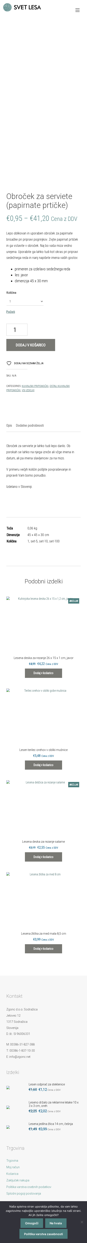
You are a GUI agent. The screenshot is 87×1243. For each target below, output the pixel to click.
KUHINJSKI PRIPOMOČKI (35, 386)
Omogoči (31, 1223)
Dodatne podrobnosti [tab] (30, 425)
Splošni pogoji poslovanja (23, 1193)
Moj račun (13, 1167)
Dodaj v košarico (31, 345)
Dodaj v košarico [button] (43, 673)
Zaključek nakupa (17, 1180)
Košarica (12, 1173)
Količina (11, 293)
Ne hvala (56, 1223)
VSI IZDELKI (28, 390)
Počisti (10, 312)
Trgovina (12, 1160)
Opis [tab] (9, 425)
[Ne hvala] (82, 1222)
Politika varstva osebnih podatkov (28, 1187)
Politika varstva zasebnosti (43, 1234)
